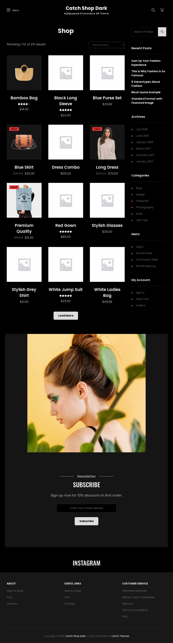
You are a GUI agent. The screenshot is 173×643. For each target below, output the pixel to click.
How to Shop (15, 591)
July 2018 (142, 129)
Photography (145, 207)
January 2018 (144, 142)
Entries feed (144, 253)
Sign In (140, 293)
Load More (65, 316)
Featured (142, 201)
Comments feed (147, 260)
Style (139, 214)
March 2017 (143, 149)
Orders (140, 305)
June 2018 (142, 136)
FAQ (9, 597)
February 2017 (145, 155)
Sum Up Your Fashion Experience (145, 63)
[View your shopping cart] (162, 10)
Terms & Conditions (135, 610)
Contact (12, 604)
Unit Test (142, 220)
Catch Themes (120, 636)
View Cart (142, 299)
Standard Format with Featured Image (146, 101)
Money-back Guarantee (138, 597)
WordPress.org (146, 266)
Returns (127, 604)
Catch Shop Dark (86, 8)
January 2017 (144, 161)
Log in (139, 247)
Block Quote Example (145, 92)
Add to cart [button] (24, 86)
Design (140, 194)
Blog (139, 188)
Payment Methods (134, 591)
